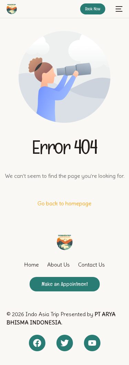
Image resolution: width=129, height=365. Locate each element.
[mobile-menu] (117, 9)
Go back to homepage (64, 203)
